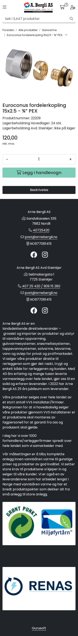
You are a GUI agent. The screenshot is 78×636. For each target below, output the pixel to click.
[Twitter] (33, 255)
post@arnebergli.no (41, 237)
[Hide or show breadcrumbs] (66, 35)
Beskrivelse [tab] (39, 189)
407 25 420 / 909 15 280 (41, 286)
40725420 (41, 230)
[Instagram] (45, 255)
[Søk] (71, 19)
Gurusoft (39, 628)
